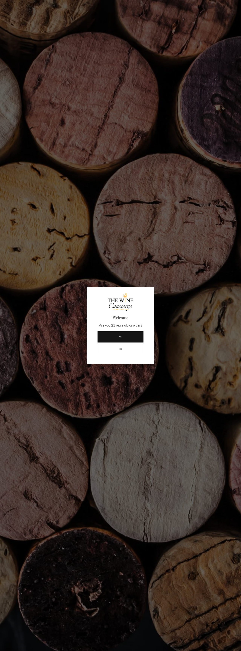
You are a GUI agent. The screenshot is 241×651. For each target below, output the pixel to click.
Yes (120, 337)
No (120, 349)
